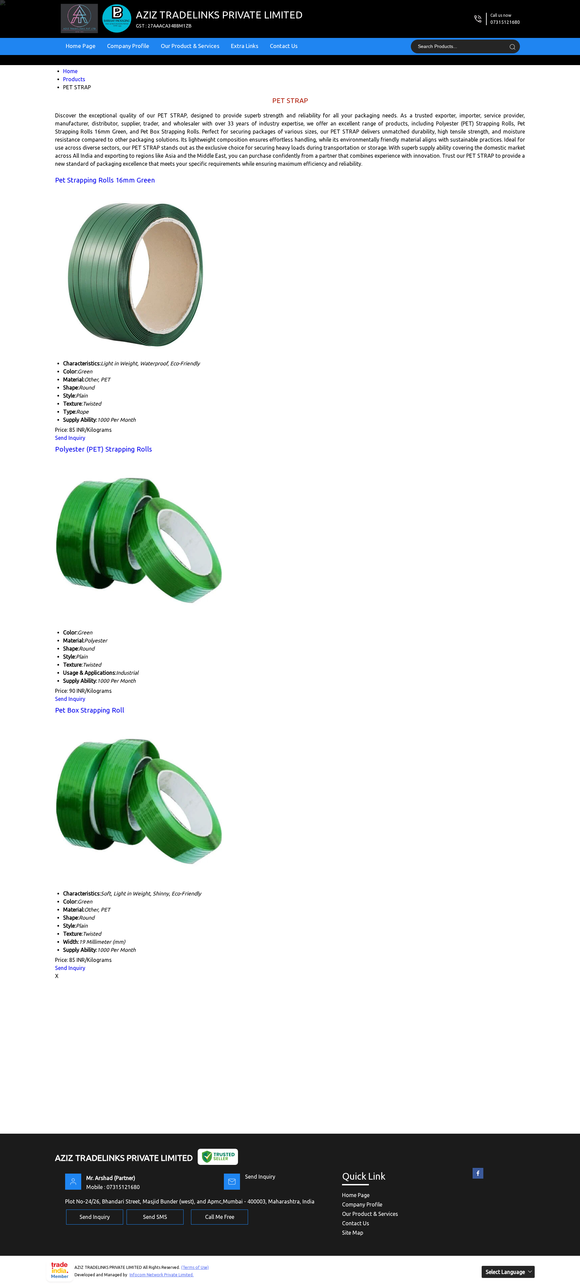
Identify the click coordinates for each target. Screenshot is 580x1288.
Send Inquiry (70, 438)
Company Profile (128, 46)
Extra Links (244, 46)
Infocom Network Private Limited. (162, 1275)
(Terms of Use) (195, 1267)
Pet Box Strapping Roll (89, 710)
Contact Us (284, 46)
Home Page (81, 46)
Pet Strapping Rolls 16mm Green (105, 180)
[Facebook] (478, 1179)
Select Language (505, 1272)
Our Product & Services (190, 46)
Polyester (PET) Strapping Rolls (103, 449)
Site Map (352, 1233)
